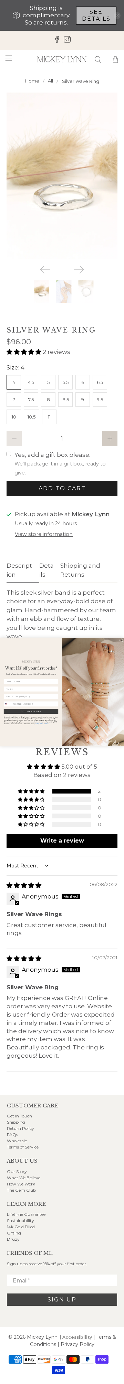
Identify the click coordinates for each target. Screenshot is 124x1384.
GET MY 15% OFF (31, 711)
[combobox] (7, 704)
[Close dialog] (121, 640)
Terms (46, 723)
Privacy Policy (39, 723)
